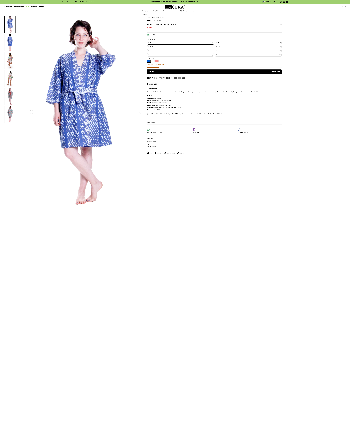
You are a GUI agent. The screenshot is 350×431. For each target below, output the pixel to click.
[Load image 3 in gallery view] (10, 60)
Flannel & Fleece (181, 11)
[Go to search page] (339, 6)
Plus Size (156, 11)
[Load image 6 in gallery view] (10, 114)
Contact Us (74, 2)
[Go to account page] (342, 6)
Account (91, 2)
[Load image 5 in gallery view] (10, 96)
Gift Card (83, 2)
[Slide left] (31, 112)
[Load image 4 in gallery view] (10, 78)
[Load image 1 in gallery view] (10, 24)
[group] (152, 88)
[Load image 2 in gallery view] (10, 42)
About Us (65, 2)
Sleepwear (145, 11)
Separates (145, 14)
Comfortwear (167, 11)
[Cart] (345, 6)
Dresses (193, 11)
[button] (339, 6)
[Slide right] (141, 112)
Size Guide (153, 35)
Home (148, 18)
